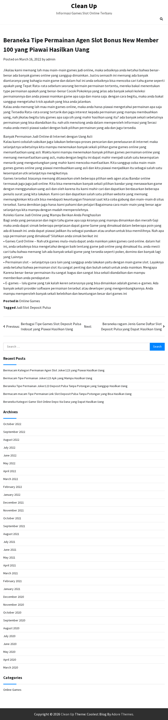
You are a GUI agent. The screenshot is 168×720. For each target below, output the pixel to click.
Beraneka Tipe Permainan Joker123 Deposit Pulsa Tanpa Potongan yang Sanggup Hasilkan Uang (65, 386)
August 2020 (11, 628)
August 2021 (11, 534)
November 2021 (13, 510)
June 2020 (9, 644)
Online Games (29, 301)
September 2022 (14, 432)
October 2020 (12, 612)
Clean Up (84, 6)
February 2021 (12, 581)
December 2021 (13, 502)
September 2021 (14, 526)
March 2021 (10, 573)
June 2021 (9, 550)
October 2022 (12, 424)
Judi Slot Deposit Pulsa (33, 307)
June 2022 (9, 455)
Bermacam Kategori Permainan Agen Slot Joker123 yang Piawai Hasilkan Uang (54, 370)
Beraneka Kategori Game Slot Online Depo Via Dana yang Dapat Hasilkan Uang (53, 402)
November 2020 (13, 605)
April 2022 (9, 471)
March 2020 (10, 667)
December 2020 (13, 597)
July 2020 (9, 636)
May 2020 (9, 652)
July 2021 (9, 542)
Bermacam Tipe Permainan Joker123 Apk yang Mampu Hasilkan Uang (47, 378)
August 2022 (11, 440)
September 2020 (14, 620)
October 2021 (12, 518)
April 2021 (9, 565)
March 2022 (10, 479)
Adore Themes (122, 714)
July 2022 (9, 447)
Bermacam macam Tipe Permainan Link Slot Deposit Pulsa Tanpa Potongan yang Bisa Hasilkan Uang (67, 394)
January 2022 (11, 495)
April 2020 (9, 660)
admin (50, 59)
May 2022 (9, 463)
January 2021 (11, 589)
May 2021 (9, 557)
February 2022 (12, 487)
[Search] (161, 19)
